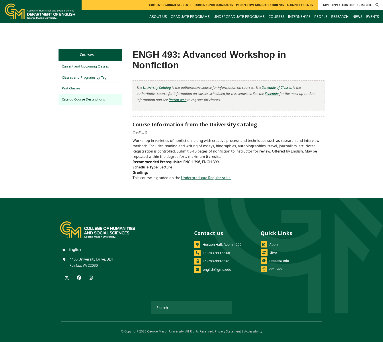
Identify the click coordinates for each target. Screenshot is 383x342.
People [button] (320, 16)
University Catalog (157, 87)
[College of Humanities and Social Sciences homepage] (102, 227)
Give (326, 5)
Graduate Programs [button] (190, 16)
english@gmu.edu (217, 269)
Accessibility (253, 331)
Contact (348, 5)
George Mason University (165, 331)
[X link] (66, 278)
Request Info (279, 260)
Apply (336, 5)
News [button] (357, 16)
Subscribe (364, 5)
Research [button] (340, 16)
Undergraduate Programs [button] (239, 16)
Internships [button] (299, 16)
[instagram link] (91, 278)
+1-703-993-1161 (216, 261)
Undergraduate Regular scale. (206, 177)
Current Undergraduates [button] (213, 5)
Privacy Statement (228, 331)
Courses (87, 54)
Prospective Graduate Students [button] (260, 5)
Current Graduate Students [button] (170, 5)
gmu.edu (276, 269)
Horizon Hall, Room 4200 (222, 244)
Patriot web (177, 99)
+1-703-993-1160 (216, 253)
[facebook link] (79, 278)
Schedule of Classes (277, 87)
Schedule (272, 93)
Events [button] (372, 16)
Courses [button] (276, 16)
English (74, 249)
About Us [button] (158, 16)
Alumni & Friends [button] (300, 5)
